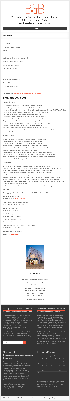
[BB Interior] (35, 3)
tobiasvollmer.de (20, 198)
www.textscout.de (13, 234)
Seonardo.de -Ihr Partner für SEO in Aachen (27, 93)
